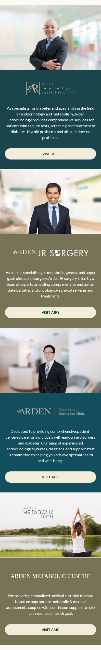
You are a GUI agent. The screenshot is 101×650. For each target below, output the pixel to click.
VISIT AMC (50, 629)
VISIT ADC (50, 477)
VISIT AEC (50, 154)
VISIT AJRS (50, 312)
